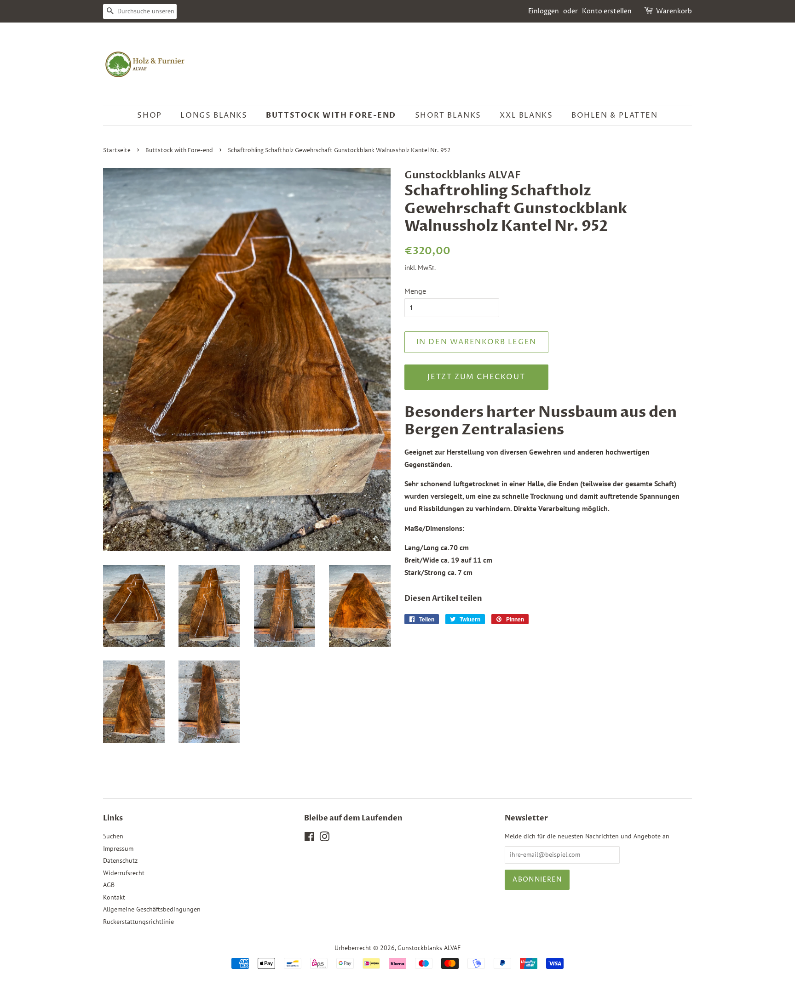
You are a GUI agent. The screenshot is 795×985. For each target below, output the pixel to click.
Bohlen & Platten (614, 115)
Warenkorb (674, 11)
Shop (149, 115)
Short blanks (448, 115)
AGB (109, 885)
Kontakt (114, 897)
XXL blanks (526, 115)
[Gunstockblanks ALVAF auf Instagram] (324, 838)
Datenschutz (120, 860)
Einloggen (543, 11)
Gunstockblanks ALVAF (429, 948)
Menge (415, 291)
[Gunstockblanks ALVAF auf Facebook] (309, 838)
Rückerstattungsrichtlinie (138, 921)
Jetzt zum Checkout (476, 377)
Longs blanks (213, 115)
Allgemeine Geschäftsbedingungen (152, 909)
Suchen (113, 836)
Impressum (118, 848)
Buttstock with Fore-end (331, 115)
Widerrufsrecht (123, 873)
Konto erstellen (607, 11)
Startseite (117, 150)
